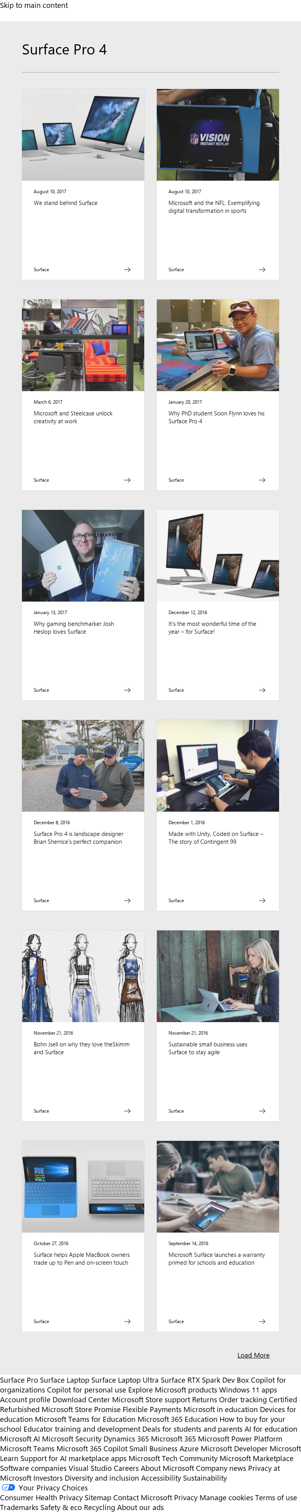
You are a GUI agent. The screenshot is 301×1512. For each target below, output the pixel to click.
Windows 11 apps (248, 1389)
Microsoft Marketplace (256, 1458)
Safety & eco (61, 1507)
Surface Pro (19, 1380)
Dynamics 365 (126, 1438)
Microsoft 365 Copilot (91, 1448)
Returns (204, 1399)
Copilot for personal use (86, 1389)
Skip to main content (34, 5)
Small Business (153, 1448)
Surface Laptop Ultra (125, 1380)
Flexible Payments (152, 1409)
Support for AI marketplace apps (73, 1458)
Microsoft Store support (151, 1399)
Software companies (33, 1468)
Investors (48, 1478)
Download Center (81, 1399)
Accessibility (161, 1478)
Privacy (186, 1497)
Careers (126, 1468)
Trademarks (19, 1507)
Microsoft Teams (27, 1448)
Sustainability (205, 1478)
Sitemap (98, 1497)
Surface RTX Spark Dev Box (205, 1380)
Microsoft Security (72, 1438)
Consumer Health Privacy (41, 1497)
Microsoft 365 (173, 1438)
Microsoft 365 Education (178, 1419)
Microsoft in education (220, 1409)
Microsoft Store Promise (81, 1409)
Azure (189, 1448)
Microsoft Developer (234, 1448)
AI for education (271, 1429)
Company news (221, 1468)
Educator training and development (82, 1429)
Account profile (25, 1399)
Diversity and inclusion (102, 1478)
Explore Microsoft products (172, 1389)
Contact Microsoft (142, 1497)
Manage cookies (226, 1497)
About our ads (140, 1507)
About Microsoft (167, 1468)
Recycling (99, 1507)
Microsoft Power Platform (240, 1438)
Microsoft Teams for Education (85, 1419)
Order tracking (243, 1399)
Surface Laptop (64, 1380)
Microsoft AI (20, 1438)
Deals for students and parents (192, 1429)
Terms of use (276, 1497)
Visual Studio (90, 1468)
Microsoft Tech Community (173, 1458)
